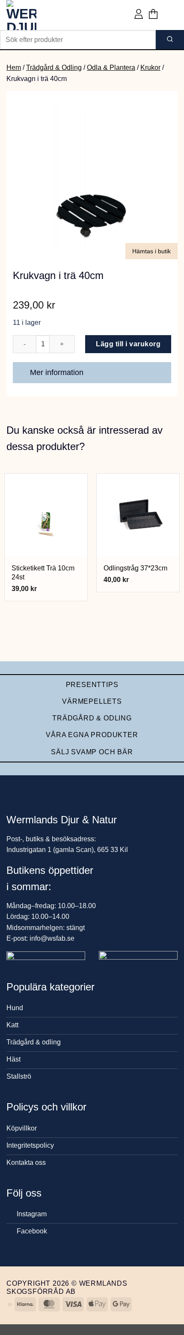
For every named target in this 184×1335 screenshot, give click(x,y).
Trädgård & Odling (54, 67)
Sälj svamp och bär (92, 752)
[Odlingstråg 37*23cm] (138, 515)
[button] (153, 15)
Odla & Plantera (111, 67)
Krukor (150, 67)
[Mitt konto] (138, 15)
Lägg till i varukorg (128, 344)
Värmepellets (92, 701)
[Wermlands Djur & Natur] (38, 15)
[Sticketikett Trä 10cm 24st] (46, 515)
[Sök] (170, 39)
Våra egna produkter (92, 734)
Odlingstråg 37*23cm (135, 568)
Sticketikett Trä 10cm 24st (43, 572)
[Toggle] (160, 373)
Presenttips (92, 684)
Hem (13, 67)
